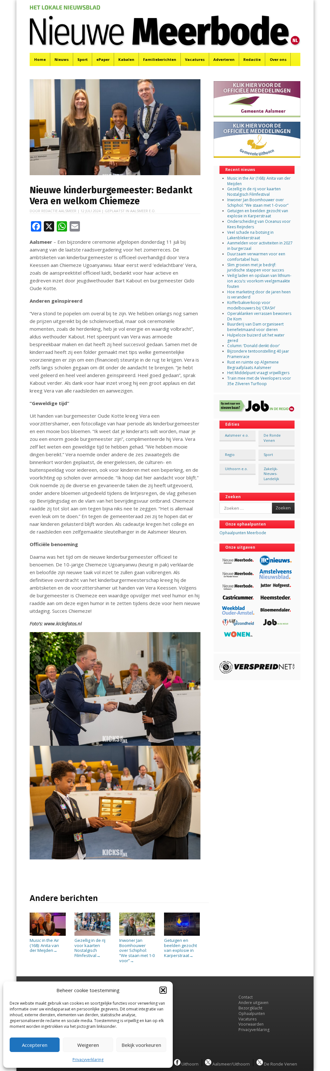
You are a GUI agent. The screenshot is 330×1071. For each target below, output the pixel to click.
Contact (245, 997)
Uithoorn (189, 1063)
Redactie (252, 59)
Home (40, 59)
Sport (82, 59)
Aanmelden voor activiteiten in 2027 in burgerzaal (260, 245)
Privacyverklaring (88, 1059)
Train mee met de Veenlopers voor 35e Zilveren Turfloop (259, 380)
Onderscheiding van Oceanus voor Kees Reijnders (259, 224)
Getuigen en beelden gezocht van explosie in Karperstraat (180, 947)
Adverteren (224, 59)
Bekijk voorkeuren (141, 1045)
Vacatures (195, 59)
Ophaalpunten (251, 1013)
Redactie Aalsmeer (58, 210)
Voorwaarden (251, 1024)
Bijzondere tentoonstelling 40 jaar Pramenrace (258, 353)
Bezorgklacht (250, 1008)
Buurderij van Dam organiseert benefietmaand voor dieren (255, 326)
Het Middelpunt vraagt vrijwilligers (258, 372)
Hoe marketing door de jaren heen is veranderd (259, 294)
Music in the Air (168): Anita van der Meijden (44, 945)
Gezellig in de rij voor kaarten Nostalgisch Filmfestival (89, 947)
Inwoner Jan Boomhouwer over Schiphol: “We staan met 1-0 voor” (137, 950)
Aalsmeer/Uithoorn (230, 1063)
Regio (230, 454)
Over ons (278, 59)
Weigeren (88, 1045)
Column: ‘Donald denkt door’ (253, 345)
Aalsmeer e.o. (143, 210)
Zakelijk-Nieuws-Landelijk (271, 473)
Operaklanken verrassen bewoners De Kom (259, 316)
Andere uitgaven (253, 1002)
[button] (163, 990)
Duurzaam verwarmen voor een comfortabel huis (256, 256)
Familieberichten (159, 59)
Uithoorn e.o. (236, 468)
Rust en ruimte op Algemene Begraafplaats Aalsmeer (253, 364)
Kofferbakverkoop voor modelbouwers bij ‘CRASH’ (251, 305)
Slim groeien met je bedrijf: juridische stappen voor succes (255, 267)
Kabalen (126, 59)
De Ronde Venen (272, 437)
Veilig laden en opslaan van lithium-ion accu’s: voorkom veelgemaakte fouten (259, 281)
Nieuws (61, 59)
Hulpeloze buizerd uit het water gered (256, 337)
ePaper (103, 59)
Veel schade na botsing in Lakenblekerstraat (250, 235)
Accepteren (34, 1045)
